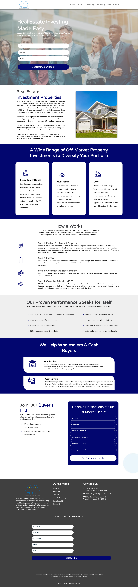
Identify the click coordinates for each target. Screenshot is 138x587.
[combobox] (93, 430)
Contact (117, 4)
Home (72, 4)
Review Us (56, 504)
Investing (90, 4)
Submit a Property (59, 498)
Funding (101, 4)
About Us (56, 488)
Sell (109, 4)
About (80, 4)
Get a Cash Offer (59, 501)
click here (75, 369)
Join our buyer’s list (51, 386)
